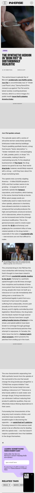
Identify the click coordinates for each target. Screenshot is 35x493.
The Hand (18, 163)
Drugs (5, 485)
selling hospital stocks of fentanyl (15, 320)
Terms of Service (15, 468)
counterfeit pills (27, 234)
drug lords (6, 168)
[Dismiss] (31, 474)
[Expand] (25, 474)
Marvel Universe (20, 485)
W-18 (13, 226)
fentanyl (21, 190)
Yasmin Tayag (8, 70)
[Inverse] (16, 3)
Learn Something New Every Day (14, 449)
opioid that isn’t (22, 422)
